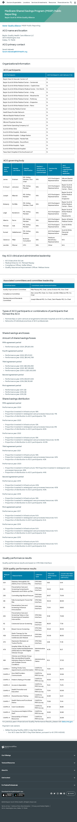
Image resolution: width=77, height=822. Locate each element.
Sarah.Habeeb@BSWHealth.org (14, 52)
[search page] (71, 2)
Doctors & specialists (14, 2)
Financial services (64, 2)
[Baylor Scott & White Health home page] (3, 2)
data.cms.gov (67, 722)
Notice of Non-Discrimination (21, 806)
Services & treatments (39, 2)
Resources (52, 2)
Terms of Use (6, 806)
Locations (26, 2)
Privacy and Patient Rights (40, 806)
